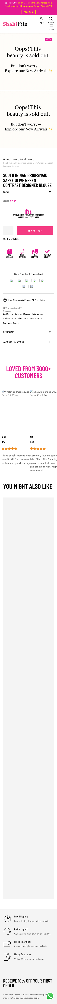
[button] (29, 12)
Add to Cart (35, 230)
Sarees (14, 159)
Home (6, 159)
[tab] (28, 193)
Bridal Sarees (26, 159)
